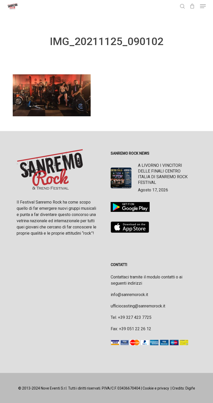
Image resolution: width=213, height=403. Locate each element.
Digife (190, 388)
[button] (203, 6)
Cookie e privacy (156, 388)
